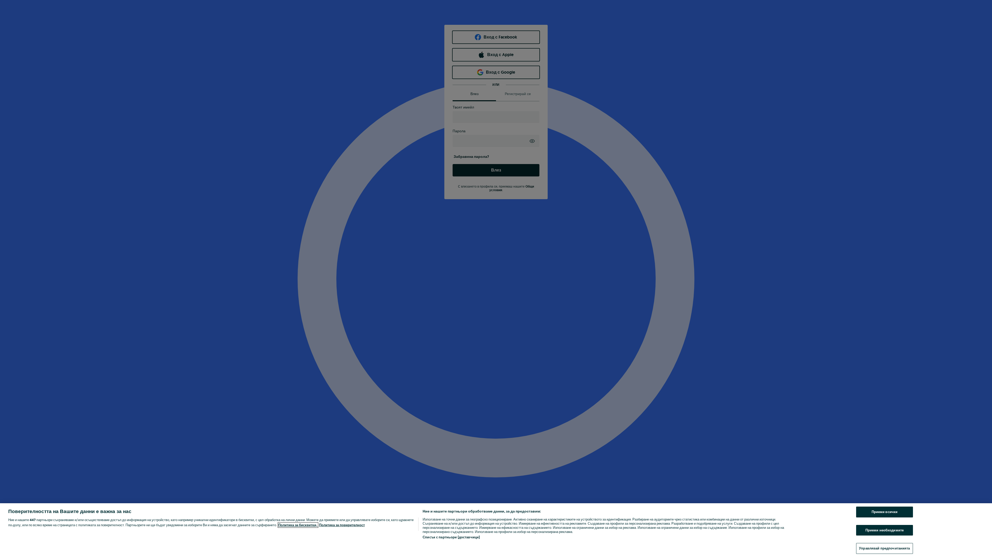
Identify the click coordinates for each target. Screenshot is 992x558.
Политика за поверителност (342, 525)
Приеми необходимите (884, 530)
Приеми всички (885, 512)
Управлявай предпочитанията (884, 548)
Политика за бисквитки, (298, 525)
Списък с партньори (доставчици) (451, 537)
